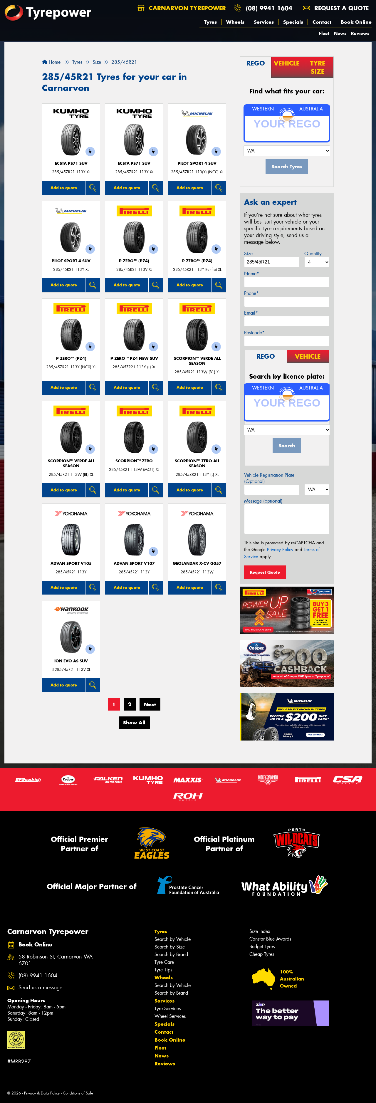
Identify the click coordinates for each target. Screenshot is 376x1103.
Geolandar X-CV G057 (197, 563)
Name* (251, 274)
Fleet (324, 33)
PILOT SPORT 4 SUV (197, 163)
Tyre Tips (163, 970)
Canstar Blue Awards (270, 939)
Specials (293, 22)
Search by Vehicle (173, 939)
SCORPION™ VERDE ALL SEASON (197, 361)
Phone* (251, 293)
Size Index (259, 931)
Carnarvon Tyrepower (186, 8)
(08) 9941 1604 (269, 8)
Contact (322, 22)
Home (54, 62)
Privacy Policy (280, 550)
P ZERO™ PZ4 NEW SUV (134, 358)
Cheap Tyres (261, 954)
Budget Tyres (262, 946)
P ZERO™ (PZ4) (134, 260)
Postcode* (254, 333)
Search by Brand (171, 954)
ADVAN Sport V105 (71, 563)
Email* (251, 313)
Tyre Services (168, 1008)
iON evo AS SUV (71, 661)
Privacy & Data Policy (42, 1093)
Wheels (235, 22)
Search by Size (170, 947)
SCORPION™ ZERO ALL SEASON (197, 464)
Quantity (313, 254)
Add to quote (64, 187)
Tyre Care (164, 962)
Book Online (356, 22)
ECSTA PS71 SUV (71, 163)
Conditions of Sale (78, 1093)
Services (264, 22)
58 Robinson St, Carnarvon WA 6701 (56, 960)
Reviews (360, 33)
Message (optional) (263, 501)
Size (248, 254)
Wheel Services (170, 1016)
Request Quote (265, 572)
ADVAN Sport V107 (134, 563)
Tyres (210, 22)
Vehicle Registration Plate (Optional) (269, 478)
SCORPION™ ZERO (134, 461)
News (340, 33)
